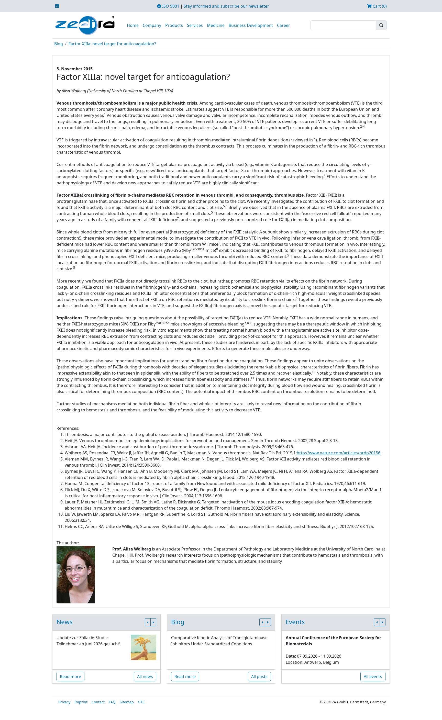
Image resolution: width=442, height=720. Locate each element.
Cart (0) (379, 6)
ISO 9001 (170, 6)
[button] (148, 622)
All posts (259, 676)
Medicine (216, 25)
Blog (58, 44)
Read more (70, 676)
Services (195, 25)
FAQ (112, 702)
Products (174, 25)
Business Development (251, 25)
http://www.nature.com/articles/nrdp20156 (338, 453)
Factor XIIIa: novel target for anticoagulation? (112, 44)
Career (283, 25)
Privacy (64, 702)
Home (133, 25)
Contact (98, 702)
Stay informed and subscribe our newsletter (226, 6)
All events (373, 676)
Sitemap (127, 702)
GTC (141, 702)
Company (152, 25)
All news (145, 676)
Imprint (80, 702)
